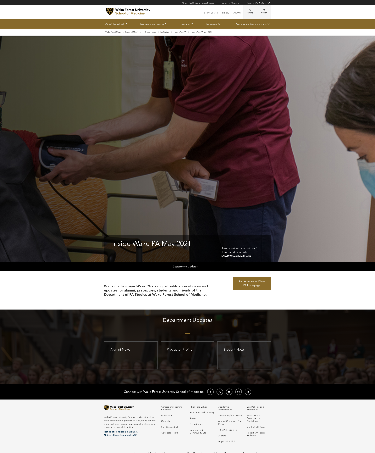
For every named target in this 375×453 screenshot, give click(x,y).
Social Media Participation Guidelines (253, 418)
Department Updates (185, 266)
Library (225, 12)
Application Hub (227, 441)
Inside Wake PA (179, 32)
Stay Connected (169, 427)
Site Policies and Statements (255, 408)
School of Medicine (230, 2)
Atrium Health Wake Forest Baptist (198, 2)
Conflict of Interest (256, 426)
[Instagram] (238, 392)
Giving (250, 13)
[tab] (187, 330)
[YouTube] (229, 392)
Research (185, 23)
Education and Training (152, 23)
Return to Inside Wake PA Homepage (252, 283)
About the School (114, 23)
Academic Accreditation (225, 408)
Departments (213, 23)
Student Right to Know (230, 415)
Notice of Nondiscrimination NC (121, 431)
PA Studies (164, 32)
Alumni (237, 12)
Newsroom (167, 415)
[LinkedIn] (248, 392)
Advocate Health (170, 432)
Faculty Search (210, 12)
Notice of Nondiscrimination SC (120, 435)
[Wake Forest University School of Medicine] (128, 11)
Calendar (166, 421)
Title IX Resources (227, 429)
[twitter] (220, 392)
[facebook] (210, 392)
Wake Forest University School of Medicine (123, 32)
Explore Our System (256, 2)
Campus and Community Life (251, 23)
